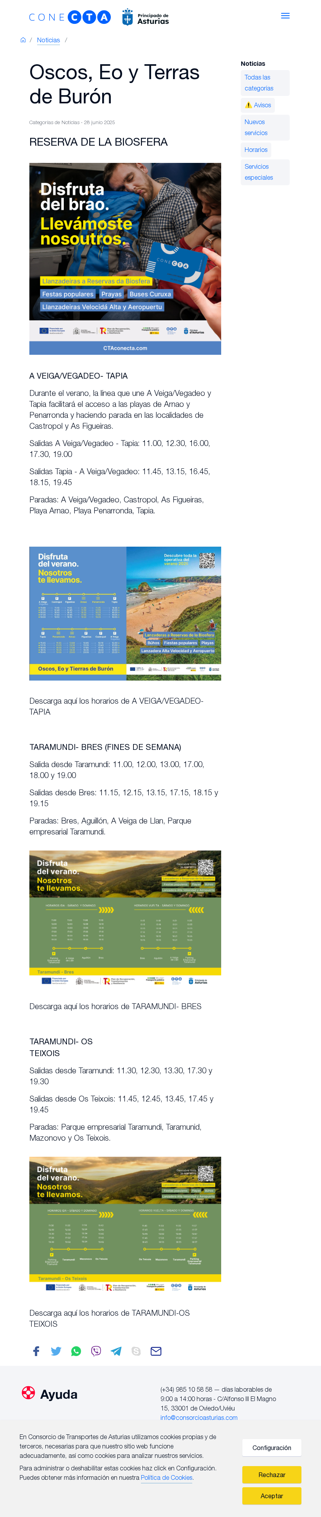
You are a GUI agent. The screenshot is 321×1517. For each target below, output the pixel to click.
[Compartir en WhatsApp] (76, 1354)
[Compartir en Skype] (136, 1354)
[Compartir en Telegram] (116, 1354)
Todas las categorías (259, 83)
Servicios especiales (259, 172)
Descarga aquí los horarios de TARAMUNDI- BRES (115, 1007)
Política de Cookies (166, 1478)
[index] (23, 41)
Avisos (261, 105)
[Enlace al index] (131, 15)
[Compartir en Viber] (96, 1354)
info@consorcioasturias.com (199, 1418)
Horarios (256, 150)
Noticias (48, 40)
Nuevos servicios (256, 128)
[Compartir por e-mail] (156, 1354)
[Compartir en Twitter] (56, 1354)
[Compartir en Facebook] (36, 1354)
